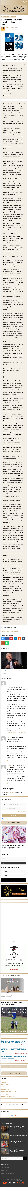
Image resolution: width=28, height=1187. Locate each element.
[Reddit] (19, 638)
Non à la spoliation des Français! (13, 845)
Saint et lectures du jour (9, 1091)
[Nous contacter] (12, 1115)
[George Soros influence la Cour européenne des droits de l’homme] (14, 668)
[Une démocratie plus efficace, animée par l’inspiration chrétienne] (5, 1146)
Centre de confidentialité (9, 1096)
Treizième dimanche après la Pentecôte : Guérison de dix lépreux (18, 1134)
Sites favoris (5, 1094)
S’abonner (5, 1087)
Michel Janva (10, 27)
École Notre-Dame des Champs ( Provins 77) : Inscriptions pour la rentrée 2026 (13, 1041)
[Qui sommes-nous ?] (11, 1115)
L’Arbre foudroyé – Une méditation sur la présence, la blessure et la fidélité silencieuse (18, 1150)
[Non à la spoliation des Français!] (14, 842)
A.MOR (9, 737)
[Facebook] (7, 638)
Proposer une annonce (14, 1066)
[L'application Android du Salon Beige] (17, 1115)
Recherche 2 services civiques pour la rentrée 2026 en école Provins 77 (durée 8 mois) (13, 1049)
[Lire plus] (17, 848)
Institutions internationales (8, 16)
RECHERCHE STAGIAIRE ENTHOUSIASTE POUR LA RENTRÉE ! (13, 1057)
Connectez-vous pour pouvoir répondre (16, 732)
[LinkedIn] (15, 638)
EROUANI (9, 765)
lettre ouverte (7, 57)
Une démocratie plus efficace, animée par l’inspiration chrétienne (18, 1142)
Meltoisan (9, 682)
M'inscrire (24, 817)
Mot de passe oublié (21, 811)
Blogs (4, 1082)
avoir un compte (10, 792)
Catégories (5, 1089)
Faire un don (6, 1084)
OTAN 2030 (7, 68)
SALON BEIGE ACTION (14, 822)
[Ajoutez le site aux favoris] (14, 1115)
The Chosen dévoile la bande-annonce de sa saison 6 (17, 1127)
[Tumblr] (23, 638)
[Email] (3, 643)
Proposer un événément (14, 1073)
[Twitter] (3, 638)
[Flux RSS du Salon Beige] (15, 1115)
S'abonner (4, 1170)
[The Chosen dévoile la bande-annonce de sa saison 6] (5, 1131)
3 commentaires (9, 29)
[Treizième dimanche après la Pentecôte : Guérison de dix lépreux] (5, 1139)
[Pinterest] (11, 638)
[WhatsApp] (7, 643)
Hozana (14, 941)
